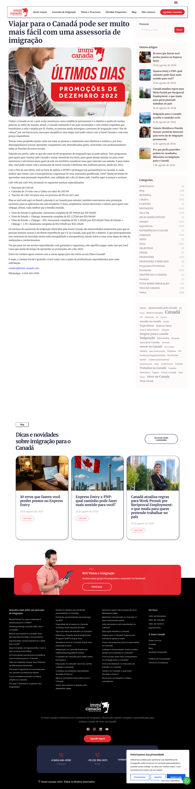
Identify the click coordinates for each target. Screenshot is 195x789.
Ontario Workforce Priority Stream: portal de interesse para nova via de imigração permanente (168, 134)
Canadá (172, 312)
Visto (180, 372)
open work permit (157, 351)
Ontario (143, 351)
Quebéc (143, 359)
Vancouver (145, 372)
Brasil (142, 313)
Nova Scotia (169, 347)
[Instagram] (94, 729)
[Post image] (145, 57)
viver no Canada (158, 376)
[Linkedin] (100, 729)
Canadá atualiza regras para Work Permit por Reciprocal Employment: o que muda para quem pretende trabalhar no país (168, 96)
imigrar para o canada (154, 333)
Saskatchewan (146, 364)
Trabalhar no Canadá (153, 368)
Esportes (163, 317)
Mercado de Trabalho (150, 342)
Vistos (142, 377)
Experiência (147, 325)
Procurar (144, 24)
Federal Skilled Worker (149, 330)
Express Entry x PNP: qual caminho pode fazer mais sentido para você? (167, 75)
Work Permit (147, 381)
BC (180, 308)
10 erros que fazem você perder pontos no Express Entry (167, 57)
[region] (157, 766)
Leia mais (27, 518)
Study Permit (167, 364)
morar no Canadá (151, 346)
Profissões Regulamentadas (152, 355)
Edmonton (149, 317)
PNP (180, 351)
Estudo (166, 322)
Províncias (172, 355)
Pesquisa (171, 351)
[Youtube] (107, 729)
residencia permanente (158, 359)
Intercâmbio (163, 338)
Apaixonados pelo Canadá (162, 307)
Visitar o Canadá (168, 372)
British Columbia (155, 313)
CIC (141, 317)
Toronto (179, 364)
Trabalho (172, 368)
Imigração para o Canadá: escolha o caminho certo (167, 115)
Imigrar (165, 330)
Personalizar (140, 777)
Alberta (143, 308)
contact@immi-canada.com (24, 268)
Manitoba (175, 338)
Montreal (166, 342)
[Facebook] (88, 729)
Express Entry (164, 325)
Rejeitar (158, 777)
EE (157, 317)
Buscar (179, 30)
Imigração (147, 338)
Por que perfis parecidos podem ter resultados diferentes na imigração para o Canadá (166, 155)
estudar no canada (150, 321)
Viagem (155, 372)
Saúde (156, 364)
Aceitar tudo (176, 777)
